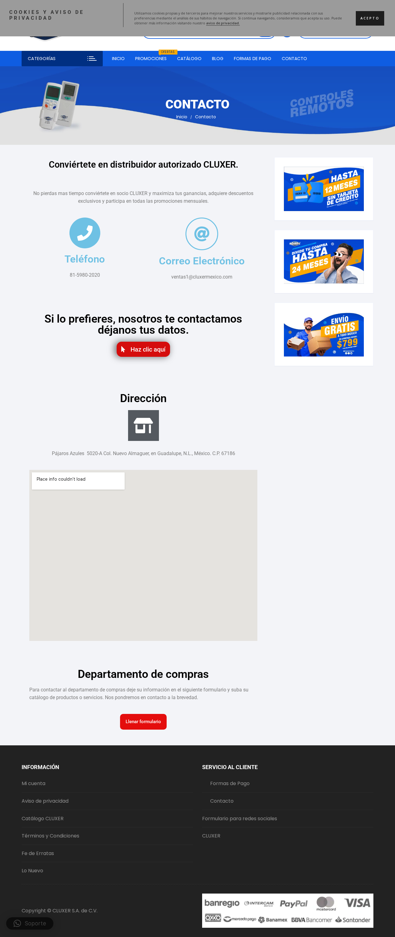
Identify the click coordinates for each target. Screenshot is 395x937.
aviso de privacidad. (223, 23)
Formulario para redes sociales (239, 818)
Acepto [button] (370, 18)
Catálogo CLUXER (43, 818)
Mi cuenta (33, 783)
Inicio (118, 58)
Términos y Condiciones (50, 835)
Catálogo (189, 58)
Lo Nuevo (32, 870)
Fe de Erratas (38, 853)
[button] (29, 923)
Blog (217, 58)
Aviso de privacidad (45, 801)
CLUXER (211, 835)
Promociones (153, 56)
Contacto (294, 58)
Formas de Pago (252, 58)
